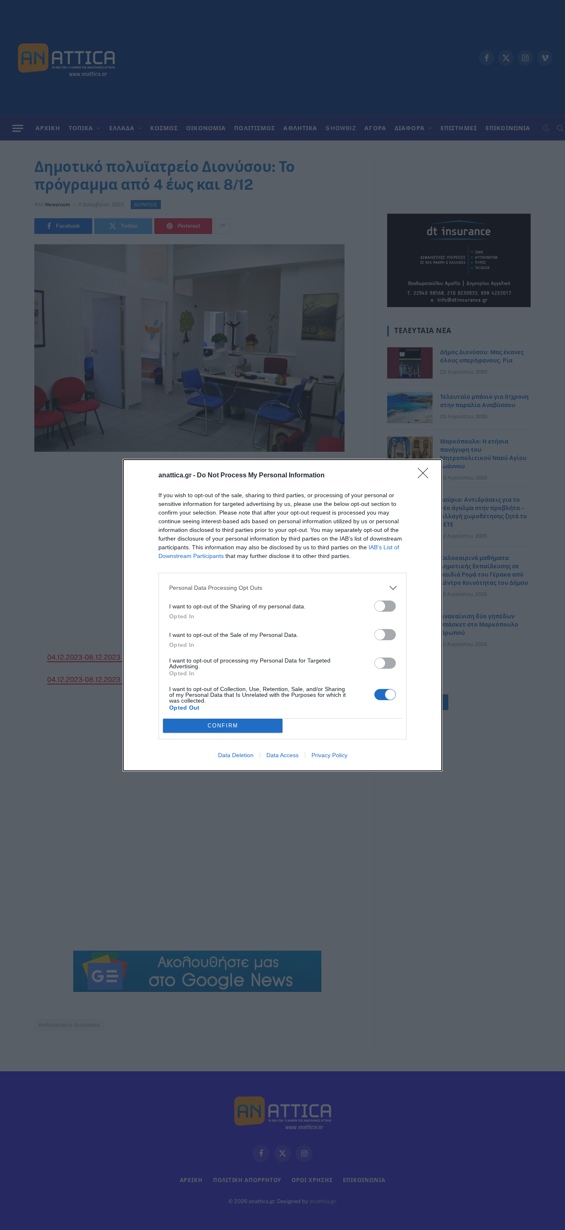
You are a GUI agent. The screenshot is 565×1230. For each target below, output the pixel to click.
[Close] (425, 476)
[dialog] (282, 615)
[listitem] (282, 588)
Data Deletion (236, 755)
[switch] (385, 606)
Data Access (282, 755)
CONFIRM (223, 725)
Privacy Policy (329, 755)
